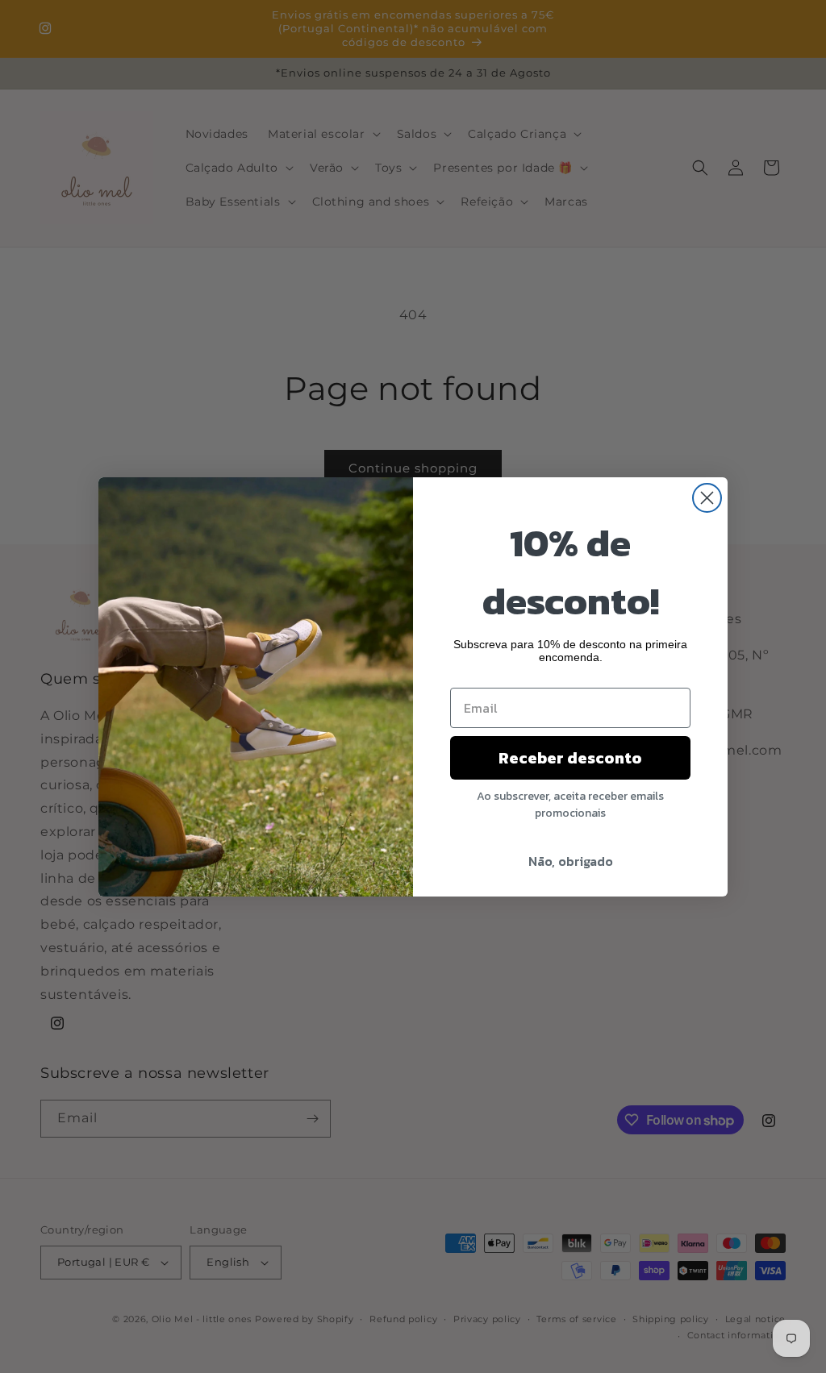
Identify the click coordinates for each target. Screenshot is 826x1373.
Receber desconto (570, 758)
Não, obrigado (570, 861)
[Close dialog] (707, 498)
